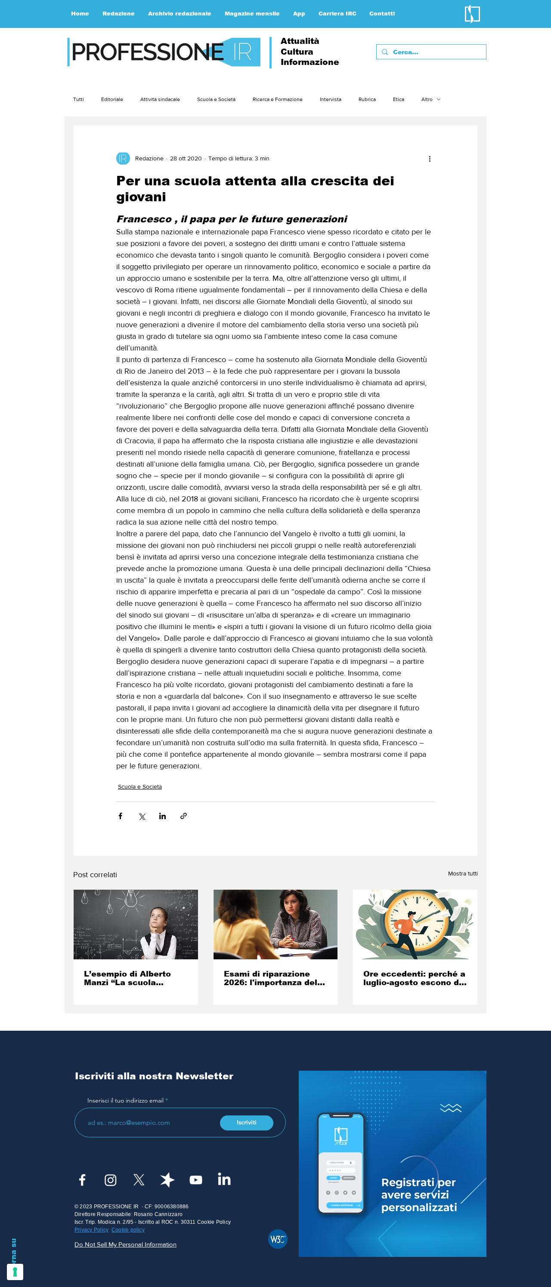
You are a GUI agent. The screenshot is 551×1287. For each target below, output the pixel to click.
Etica (398, 99)
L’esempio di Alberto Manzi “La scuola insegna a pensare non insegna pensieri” (132, 978)
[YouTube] (196, 1180)
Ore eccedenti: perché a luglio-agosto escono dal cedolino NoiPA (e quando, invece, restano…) (415, 978)
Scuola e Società (216, 99)
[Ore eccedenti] (415, 924)
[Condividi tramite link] (184, 816)
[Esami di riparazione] (276, 924)
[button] (119, 14)
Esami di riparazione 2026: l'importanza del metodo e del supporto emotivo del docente (271, 978)
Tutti (78, 99)
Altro (427, 99)
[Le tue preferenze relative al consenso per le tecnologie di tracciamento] (15, 1272)
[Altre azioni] (429, 158)
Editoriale (112, 99)
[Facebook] (82, 1180)
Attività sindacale (160, 99)
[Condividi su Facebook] (120, 816)
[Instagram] (110, 1180)
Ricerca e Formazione (278, 99)
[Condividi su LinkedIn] (162, 816)
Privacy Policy (91, 1230)
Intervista (330, 99)
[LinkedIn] (224, 1180)
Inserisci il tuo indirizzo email (125, 1100)
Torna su (13, 1255)
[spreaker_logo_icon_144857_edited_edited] (167, 1180)
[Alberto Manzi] (136, 924)
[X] (139, 1180)
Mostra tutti (463, 873)
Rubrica (367, 99)
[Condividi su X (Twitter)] (141, 816)
